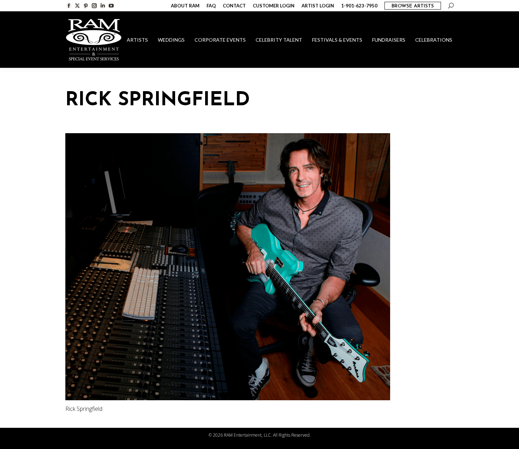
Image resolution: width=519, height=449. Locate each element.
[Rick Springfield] (259, 266)
